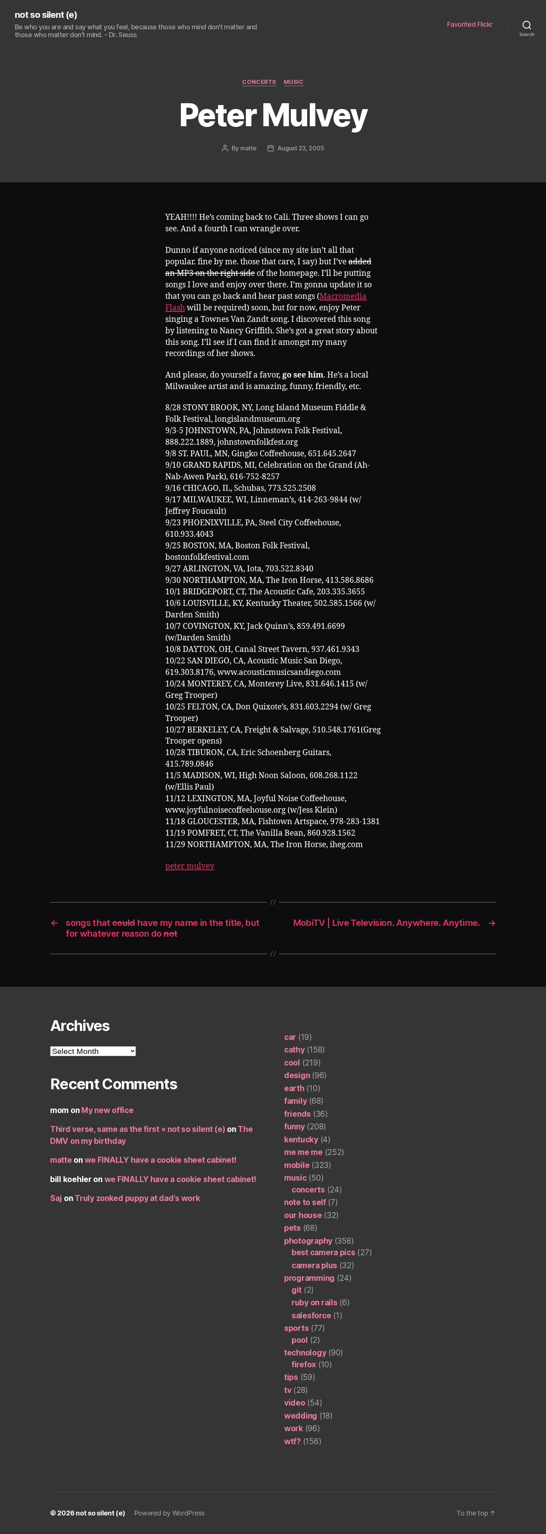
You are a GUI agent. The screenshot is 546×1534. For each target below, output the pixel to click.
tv (287, 1390)
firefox (304, 1364)
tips (291, 1377)
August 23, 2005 (300, 148)
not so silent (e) (46, 14)
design (297, 1075)
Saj (56, 1198)
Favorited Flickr (470, 24)
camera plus (314, 1265)
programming (309, 1278)
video (294, 1402)
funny (294, 1126)
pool (300, 1340)
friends (297, 1114)
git (297, 1290)
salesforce (311, 1315)
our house (303, 1215)
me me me (303, 1152)
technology (305, 1352)
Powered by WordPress (169, 1513)
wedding (300, 1415)
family (295, 1101)
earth (294, 1088)
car (290, 1037)
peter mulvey (189, 866)
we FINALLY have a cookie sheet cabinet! (161, 1160)
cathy (294, 1049)
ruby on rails (315, 1302)
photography (308, 1241)
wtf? (292, 1441)
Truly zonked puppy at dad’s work (137, 1198)
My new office (107, 1110)
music (294, 82)
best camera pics (323, 1252)
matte (248, 148)
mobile (296, 1165)
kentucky (301, 1139)
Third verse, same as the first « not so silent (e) (137, 1129)
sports (296, 1328)
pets (292, 1228)
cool (292, 1062)
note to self (305, 1202)
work (293, 1428)
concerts (259, 82)
